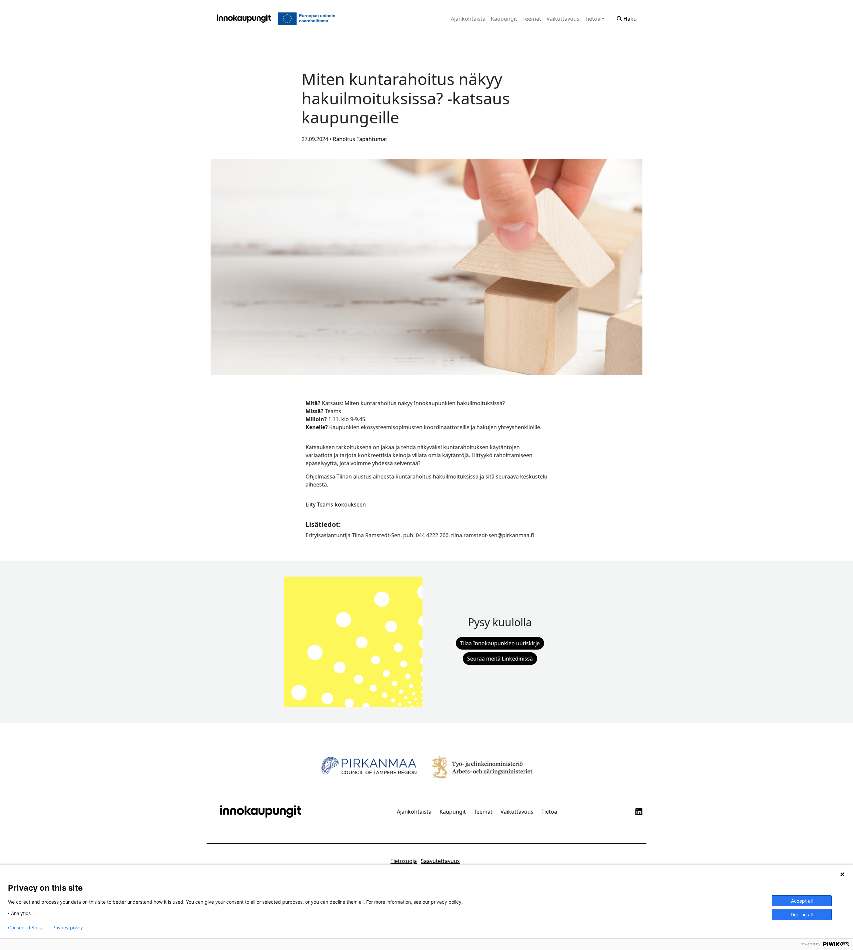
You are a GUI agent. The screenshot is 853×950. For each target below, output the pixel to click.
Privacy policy (67, 927)
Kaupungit (504, 18)
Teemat (531, 18)
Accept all (802, 901)
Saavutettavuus (440, 861)
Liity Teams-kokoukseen (336, 504)
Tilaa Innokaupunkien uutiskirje (500, 643)
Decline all (802, 914)
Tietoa (592, 18)
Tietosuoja (404, 861)
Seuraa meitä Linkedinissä (500, 658)
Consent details (25, 927)
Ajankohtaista (468, 18)
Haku (629, 18)
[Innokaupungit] (244, 18)
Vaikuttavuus (562, 18)
